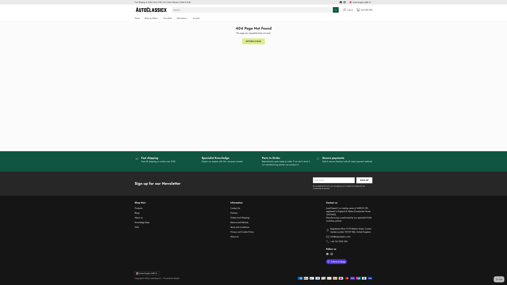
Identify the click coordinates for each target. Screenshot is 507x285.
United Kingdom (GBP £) (361, 2)
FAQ (137, 227)
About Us (234, 236)
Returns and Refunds (239, 222)
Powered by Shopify (171, 278)
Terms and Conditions (239, 227)
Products (138, 208)
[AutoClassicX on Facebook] (340, 2)
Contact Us (235, 208)
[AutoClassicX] (151, 10)
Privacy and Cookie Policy (242, 231)
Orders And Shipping (239, 217)
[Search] (336, 10)
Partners (233, 212)
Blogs (137, 212)
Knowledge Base (142, 222)
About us (139, 217)
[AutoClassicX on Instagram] (344, 2)
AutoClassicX (155, 278)
